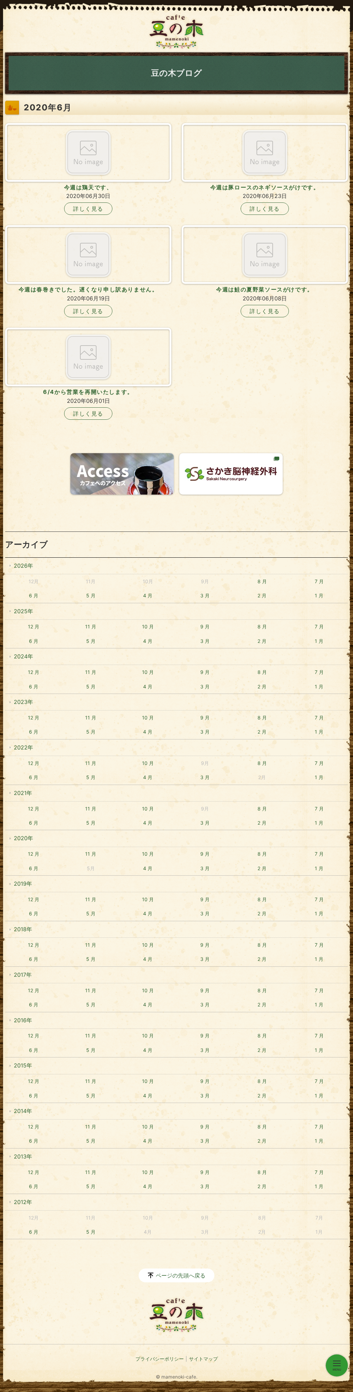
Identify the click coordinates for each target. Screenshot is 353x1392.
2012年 (23, 1202)
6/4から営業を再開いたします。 (88, 391)
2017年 (23, 974)
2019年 (23, 883)
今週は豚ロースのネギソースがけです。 (265, 187)
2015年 (23, 1065)
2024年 (23, 656)
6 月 (33, 595)
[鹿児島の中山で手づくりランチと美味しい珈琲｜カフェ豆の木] (176, 31)
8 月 (262, 581)
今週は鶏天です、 (88, 187)
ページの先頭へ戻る (180, 1275)
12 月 (33, 626)
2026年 (23, 565)
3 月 (205, 595)
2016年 (23, 1020)
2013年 (23, 1156)
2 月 (262, 595)
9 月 (205, 626)
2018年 (23, 929)
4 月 (147, 595)
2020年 (23, 838)
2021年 (23, 792)
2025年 (23, 611)
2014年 (23, 1110)
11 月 (90, 626)
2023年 (23, 701)
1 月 (319, 595)
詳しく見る (88, 208)
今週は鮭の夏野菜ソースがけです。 (264, 289)
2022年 (23, 747)
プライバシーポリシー (159, 1359)
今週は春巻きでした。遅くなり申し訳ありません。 (88, 289)
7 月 (319, 581)
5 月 (90, 595)
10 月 (148, 626)
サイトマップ (203, 1359)
